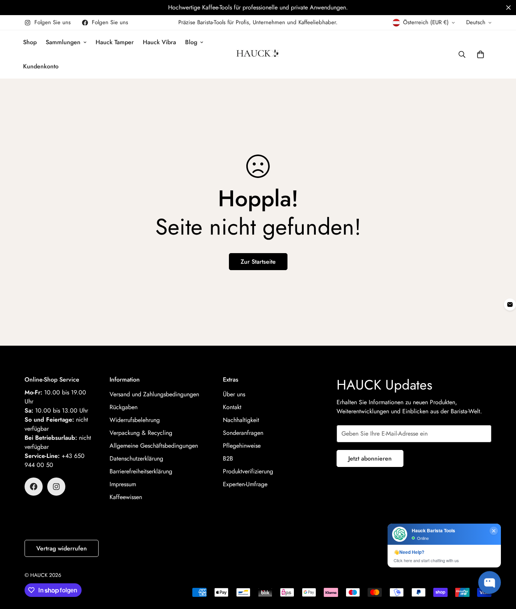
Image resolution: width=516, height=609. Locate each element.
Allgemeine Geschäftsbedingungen (154, 445)
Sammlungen (63, 42)
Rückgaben (123, 407)
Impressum (123, 484)
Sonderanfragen (243, 432)
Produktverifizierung (248, 471)
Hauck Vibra (159, 42)
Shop (30, 42)
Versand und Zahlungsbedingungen (154, 394)
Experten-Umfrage (245, 484)
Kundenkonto (41, 66)
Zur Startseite (258, 261)
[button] (508, 7)
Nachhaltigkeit (241, 420)
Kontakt (232, 407)
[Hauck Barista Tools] (257, 54)
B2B (228, 458)
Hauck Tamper (115, 42)
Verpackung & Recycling (141, 432)
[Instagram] (56, 487)
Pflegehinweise (242, 445)
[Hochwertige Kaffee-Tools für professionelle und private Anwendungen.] (258, 7)
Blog (191, 42)
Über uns (234, 394)
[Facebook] (34, 487)
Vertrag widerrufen (61, 548)
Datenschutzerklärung (136, 458)
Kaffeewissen (126, 497)
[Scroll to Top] (501, 568)
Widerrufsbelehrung (135, 420)
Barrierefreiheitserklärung (141, 471)
